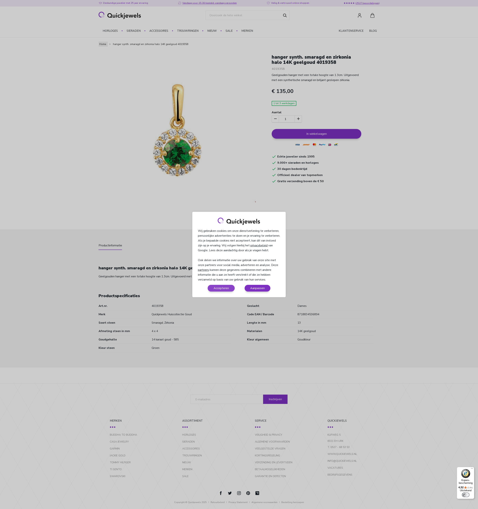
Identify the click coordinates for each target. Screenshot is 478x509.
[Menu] (472, 469)
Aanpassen (257, 288)
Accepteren (221, 288)
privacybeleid (259, 245)
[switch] (465, 495)
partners (203, 270)
